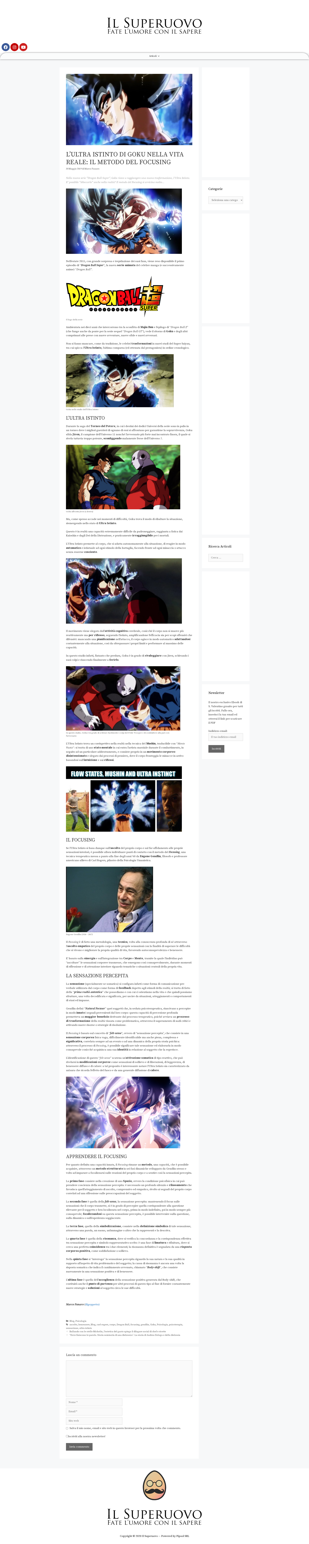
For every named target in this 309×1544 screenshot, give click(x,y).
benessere (84, 1324)
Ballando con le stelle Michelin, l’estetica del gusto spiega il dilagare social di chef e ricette (118, 1331)
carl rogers (102, 1324)
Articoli (153, 56)
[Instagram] (14, 47)
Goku (153, 1324)
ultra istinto (85, 1328)
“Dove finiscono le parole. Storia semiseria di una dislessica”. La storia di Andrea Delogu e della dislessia (125, 1335)
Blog (72, 1321)
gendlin (145, 1324)
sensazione (72, 1328)
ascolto (73, 1324)
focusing (135, 1324)
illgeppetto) (92, 1304)
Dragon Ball (123, 1324)
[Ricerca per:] (225, 557)
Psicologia (80, 1321)
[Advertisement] (225, 122)
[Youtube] (23, 47)
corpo (112, 1324)
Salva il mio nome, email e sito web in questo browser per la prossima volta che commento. (125, 1428)
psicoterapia (175, 1324)
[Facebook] (6, 47)
